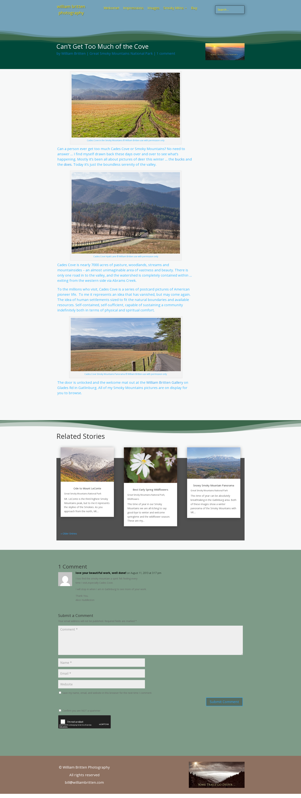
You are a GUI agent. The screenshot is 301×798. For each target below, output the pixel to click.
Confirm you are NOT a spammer (81, 710)
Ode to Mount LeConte (87, 488)
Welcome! (111, 8)
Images (154, 8)
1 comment (166, 53)
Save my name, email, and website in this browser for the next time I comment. (107, 692)
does (68, 164)
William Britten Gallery (164, 382)
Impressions (133, 8)
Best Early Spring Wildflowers (150, 489)
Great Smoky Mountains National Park (121, 53)
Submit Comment (224, 701)
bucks (180, 159)
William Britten (73, 53)
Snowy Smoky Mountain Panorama (213, 485)
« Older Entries (69, 533)
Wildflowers (133, 499)
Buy (194, 8)
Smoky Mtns (173, 8)
